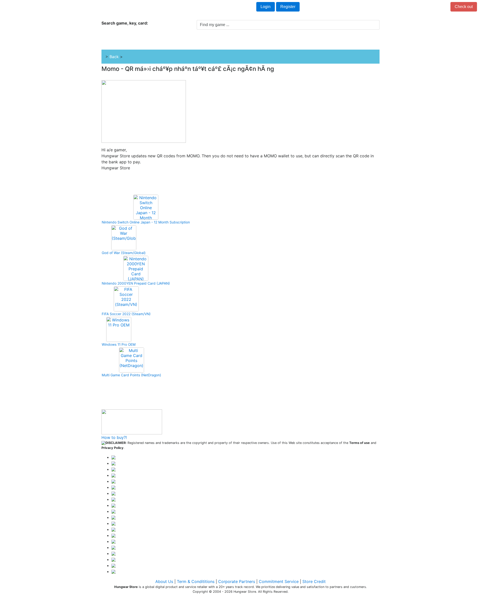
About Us (164, 581)
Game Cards (232, 42)
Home (112, 43)
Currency (52, 7)
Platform (172, 42)
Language (78, 7)
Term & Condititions (195, 581)
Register (287, 7)
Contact (103, 7)
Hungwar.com (20, 7)
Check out (464, 7)
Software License (269, 42)
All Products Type (142, 42)
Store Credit (314, 581)
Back (114, 56)
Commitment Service (279, 581)
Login (266, 7)
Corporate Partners (236, 581)
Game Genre (200, 42)
